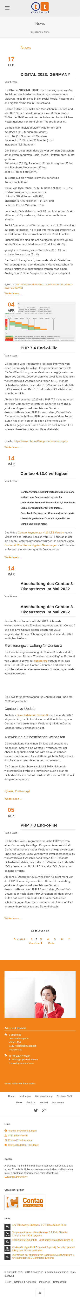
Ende (51, 943)
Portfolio (31, 1102)
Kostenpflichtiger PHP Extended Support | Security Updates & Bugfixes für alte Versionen (43, 1249)
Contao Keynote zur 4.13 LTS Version (41, 532)
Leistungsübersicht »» (16, 1176)
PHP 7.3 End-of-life (39, 825)
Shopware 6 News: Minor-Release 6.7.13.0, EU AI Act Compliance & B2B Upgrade (40, 1234)
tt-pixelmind (35, 32)
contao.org (40, 660)
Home (11, 1096)
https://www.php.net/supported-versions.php (41, 441)
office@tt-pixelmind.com (25, 1059)
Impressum (58, 1102)
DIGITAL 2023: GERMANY (45, 74)
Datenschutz (59, 1282)
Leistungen (25, 1096)
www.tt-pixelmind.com (22, 1063)
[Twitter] (36, 1110)
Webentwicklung (44, 1096)
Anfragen (31, 1282)
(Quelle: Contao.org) (17, 791)
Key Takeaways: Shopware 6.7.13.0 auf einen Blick (39, 1225)
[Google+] (44, 1110)
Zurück (21, 939)
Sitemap (18, 1282)
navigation (7, 8)
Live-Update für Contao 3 (32, 715)
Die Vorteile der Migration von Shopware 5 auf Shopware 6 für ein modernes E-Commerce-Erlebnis (43, 1256)
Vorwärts (34, 943)
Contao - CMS (64, 1096)
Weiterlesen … (13, 293)
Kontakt (44, 1102)
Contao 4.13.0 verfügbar (44, 473)
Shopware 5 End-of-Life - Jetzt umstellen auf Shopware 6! (42, 1240)
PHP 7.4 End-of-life (39, 348)
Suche (7, 1282)
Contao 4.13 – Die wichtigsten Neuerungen (31, 545)
